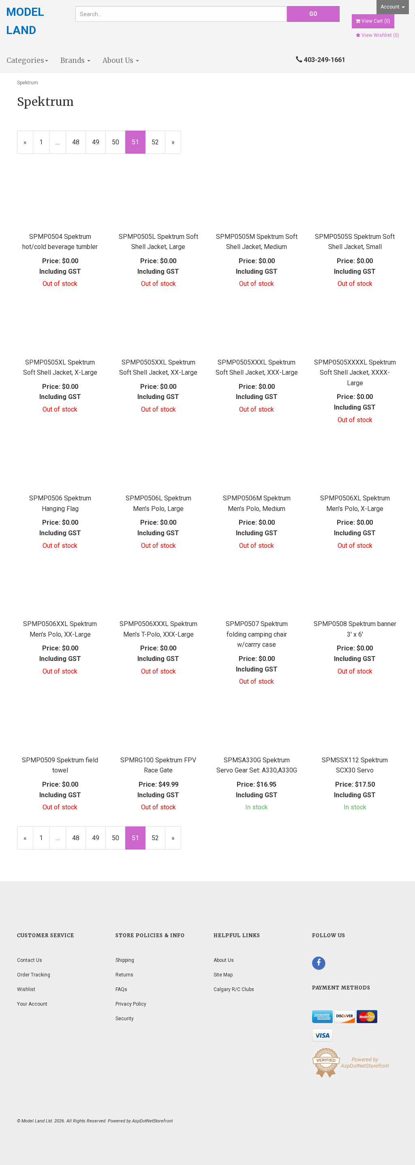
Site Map (223, 975)
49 (99, 142)
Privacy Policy (131, 1004)
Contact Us (29, 960)
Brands (73, 60)
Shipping (125, 960)
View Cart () (376, 21)
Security (125, 1018)
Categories (25, 60)
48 (79, 142)
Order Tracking (33, 975)
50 (119, 142)
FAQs (121, 989)
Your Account (32, 1004)
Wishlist (26, 989)
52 (158, 142)
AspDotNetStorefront (152, 1121)
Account (391, 7)
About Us (119, 60)
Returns (124, 975)
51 (138, 146)
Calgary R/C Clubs (234, 989)
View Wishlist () (380, 35)
